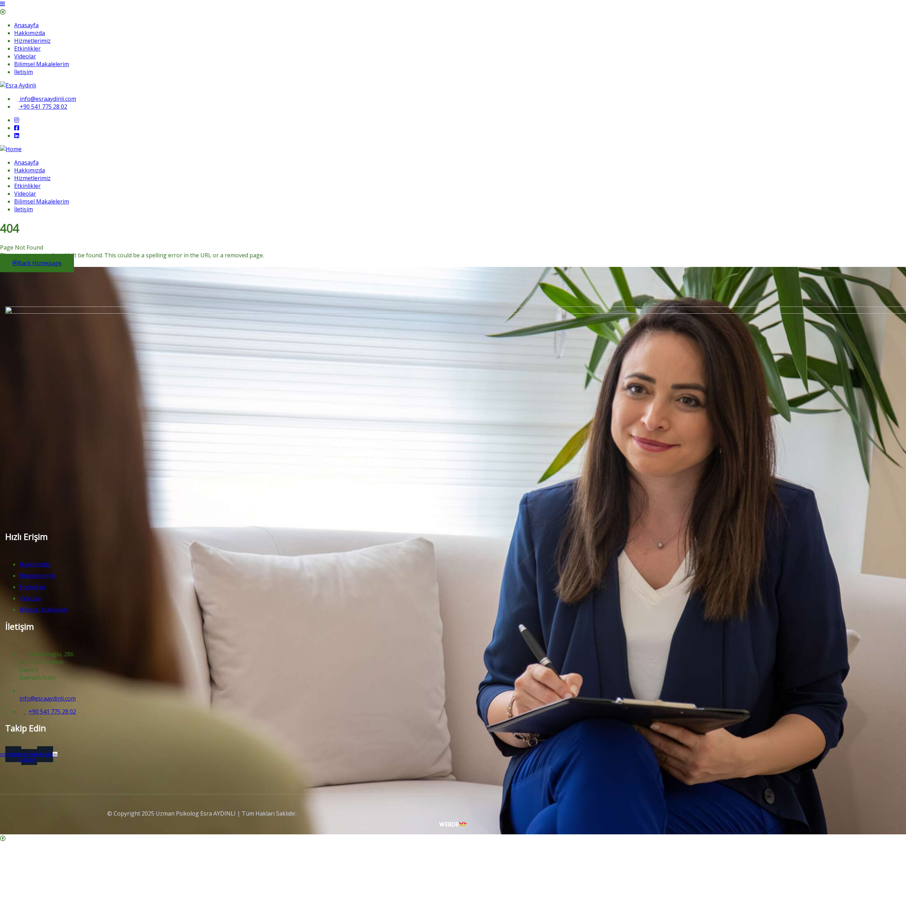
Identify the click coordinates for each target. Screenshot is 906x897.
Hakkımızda (29, 33)
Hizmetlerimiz (32, 41)
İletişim (23, 72)
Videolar (25, 56)
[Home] (11, 149)
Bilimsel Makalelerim (41, 64)
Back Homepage (40, 263)
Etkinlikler (27, 48)
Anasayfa (26, 25)
